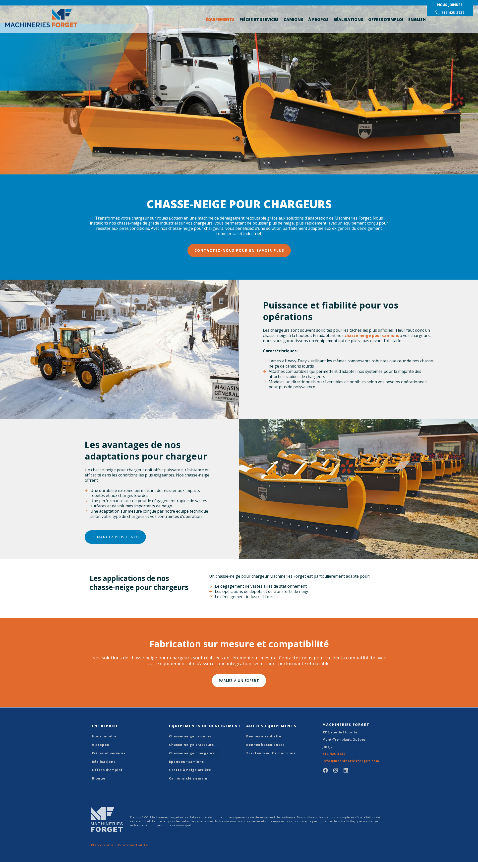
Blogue (98, 778)
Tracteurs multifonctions (271, 753)
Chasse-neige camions (190, 736)
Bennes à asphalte (263, 736)
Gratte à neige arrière (190, 770)
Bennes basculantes (265, 744)
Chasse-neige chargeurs (192, 753)
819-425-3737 (333, 753)
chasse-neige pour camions (372, 335)
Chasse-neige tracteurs (191, 744)
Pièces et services (259, 19)
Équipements (220, 19)
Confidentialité (133, 845)
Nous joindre (104, 736)
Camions (293, 19)
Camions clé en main (188, 778)
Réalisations (348, 19)
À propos (318, 19)
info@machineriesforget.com (350, 761)
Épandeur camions (186, 761)
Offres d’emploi (385, 19)
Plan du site (102, 845)
